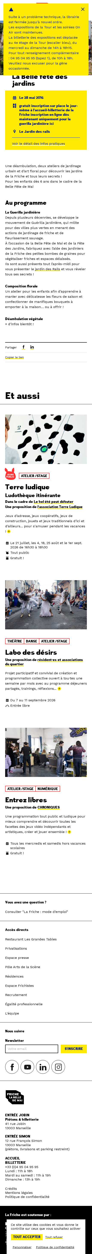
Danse (31, 641)
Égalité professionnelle (24, 1004)
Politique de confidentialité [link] (55, 1247)
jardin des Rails (47, 269)
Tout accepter (26, 1237)
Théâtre (14, 641)
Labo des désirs (31, 652)
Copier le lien (14, 357)
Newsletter (14, 1041)
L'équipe (12, 1013)
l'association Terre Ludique (60, 507)
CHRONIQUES (48, 807)
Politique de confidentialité (27, 1197)
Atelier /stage (34, 476)
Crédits (11, 1189)
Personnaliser (22, 1247)
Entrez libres (26, 800)
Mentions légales (19, 1193)
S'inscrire (74, 1049)
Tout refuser (54, 1237)
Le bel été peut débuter (53, 502)
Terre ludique (27, 487)
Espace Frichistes (19, 986)
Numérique (47, 789)
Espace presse (17, 958)
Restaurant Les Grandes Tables (31, 939)
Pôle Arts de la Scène (22, 967)
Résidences (14, 976)
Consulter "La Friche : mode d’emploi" (36, 912)
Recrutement (16, 995)
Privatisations (16, 948)
